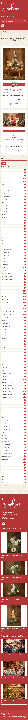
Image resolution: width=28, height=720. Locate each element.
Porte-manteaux (13, 417)
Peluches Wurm (13, 376)
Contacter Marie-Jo (8, 512)
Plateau (13, 406)
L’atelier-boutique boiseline (9, 15)
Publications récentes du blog (12, 636)
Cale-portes (13, 240)
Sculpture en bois (13, 447)
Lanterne (13, 332)
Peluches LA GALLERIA (13, 373)
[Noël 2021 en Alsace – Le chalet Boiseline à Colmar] (14, 668)
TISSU (13, 476)
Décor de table (13, 299)
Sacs (13, 432)
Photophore (13, 400)
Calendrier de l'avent (13, 243)
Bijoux (13, 193)
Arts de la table (13, 181)
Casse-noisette (13, 252)
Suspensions (13, 459)
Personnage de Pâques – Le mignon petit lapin (13, 577)
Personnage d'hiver (13, 397)
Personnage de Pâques (13, 394)
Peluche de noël (13, 367)
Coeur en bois (13, 261)
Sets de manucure (13, 450)
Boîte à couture (13, 208)
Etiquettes (13, 320)
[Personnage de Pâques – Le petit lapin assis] (14, 542)
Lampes (13, 329)
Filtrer (3, 163)
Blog (4, 16)
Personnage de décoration (13, 388)
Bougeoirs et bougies (13, 229)
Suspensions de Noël (13, 462)
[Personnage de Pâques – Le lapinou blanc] (14, 590)
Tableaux (13, 468)
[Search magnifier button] (25, 21)
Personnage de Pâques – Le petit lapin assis (12, 555)
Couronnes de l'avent (13, 279)
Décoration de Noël (13, 308)
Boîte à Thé (13, 217)
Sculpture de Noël (13, 444)
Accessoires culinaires (13, 170)
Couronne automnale (13, 276)
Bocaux (13, 202)
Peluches (13, 370)
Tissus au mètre (13, 482)
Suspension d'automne (13, 453)
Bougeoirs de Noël (13, 226)
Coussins (13, 282)
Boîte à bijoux (13, 205)
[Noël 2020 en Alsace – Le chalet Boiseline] (14, 691)
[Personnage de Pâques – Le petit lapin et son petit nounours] (14, 616)
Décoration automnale (13, 305)
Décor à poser (13, 296)
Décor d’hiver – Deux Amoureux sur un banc (14, 136)
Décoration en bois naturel (13, 311)
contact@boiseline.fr (8, 518)
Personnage (13, 379)
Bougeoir (13, 223)
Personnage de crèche (13, 385)
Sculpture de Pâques (13, 441)
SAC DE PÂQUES (13, 426)
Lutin (13, 344)
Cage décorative (13, 237)
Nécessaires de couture (13, 358)
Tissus (13, 479)
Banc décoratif (13, 190)
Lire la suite (14, 84)
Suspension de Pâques (13, 456)
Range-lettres (13, 423)
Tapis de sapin (13, 473)
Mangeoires (13, 347)
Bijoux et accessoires (13, 196)
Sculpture (13, 438)
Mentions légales (17, 712)
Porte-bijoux (13, 414)
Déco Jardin (13, 288)
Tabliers (13, 471)
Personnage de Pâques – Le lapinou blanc (12, 599)
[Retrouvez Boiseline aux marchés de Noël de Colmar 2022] (14, 646)
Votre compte (12, 16)
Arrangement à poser (13, 175)
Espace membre (4, 714)
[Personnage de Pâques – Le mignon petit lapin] (14, 568)
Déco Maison (13, 291)
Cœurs (13, 267)
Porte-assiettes (13, 411)
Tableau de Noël (13, 465)
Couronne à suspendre (13, 273)
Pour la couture (13, 420)
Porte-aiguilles (13, 409)
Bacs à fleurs (13, 187)
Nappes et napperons (13, 355)
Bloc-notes (13, 199)
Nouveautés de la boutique (11, 529)
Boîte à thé (13, 214)
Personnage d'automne (13, 382)
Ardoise (13, 173)
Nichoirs (13, 361)
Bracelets (13, 231)
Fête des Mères (13, 323)
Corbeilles (13, 270)
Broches (13, 234)
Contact (21, 15)
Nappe (13, 353)
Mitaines (13, 350)
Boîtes (13, 220)
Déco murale (13, 293)
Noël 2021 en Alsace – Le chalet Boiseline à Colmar (12, 678)
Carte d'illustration (13, 249)
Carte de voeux (13, 246)
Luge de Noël (13, 341)
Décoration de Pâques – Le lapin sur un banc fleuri (14, 89)
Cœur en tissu (13, 264)
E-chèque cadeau (13, 317)
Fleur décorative (13, 326)
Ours (13, 364)
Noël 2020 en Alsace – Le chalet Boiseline (12, 700)
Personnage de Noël (13, 391)
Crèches (13, 285)
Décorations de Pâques (13, 314)
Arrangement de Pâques (13, 178)
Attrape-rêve (13, 184)
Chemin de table (13, 255)
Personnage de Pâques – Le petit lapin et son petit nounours (13, 629)
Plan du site (11, 713)
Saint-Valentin (13, 435)
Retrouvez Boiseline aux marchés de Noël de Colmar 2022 (12, 655)
